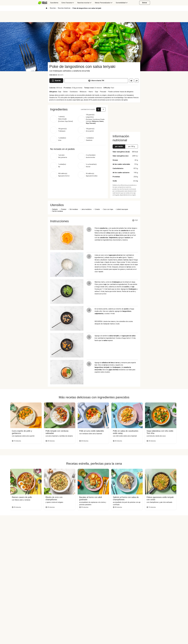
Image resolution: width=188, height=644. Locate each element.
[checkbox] (50, 75)
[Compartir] (137, 81)
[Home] (46, 8)
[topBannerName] (94, 16)
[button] (78, 109)
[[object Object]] (131, 81)
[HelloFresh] (42, 2)
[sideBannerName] (125, 117)
